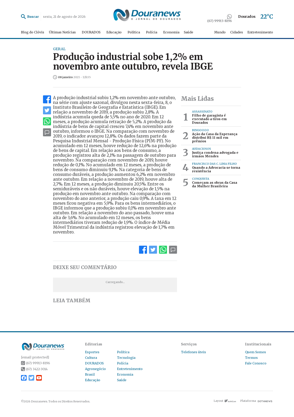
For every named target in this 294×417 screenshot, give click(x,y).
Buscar (33, 17)
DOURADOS (91, 32)
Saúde (188, 32)
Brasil (90, 374)
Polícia (151, 32)
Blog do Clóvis (32, 32)
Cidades (236, 32)
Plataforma (248, 401)
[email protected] (35, 357)
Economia (171, 32)
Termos (251, 358)
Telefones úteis (193, 352)
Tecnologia (126, 358)
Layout (218, 401)
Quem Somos (255, 352)
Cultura (91, 358)
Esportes (92, 352)
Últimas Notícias (62, 32)
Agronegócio (95, 369)
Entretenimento (260, 32)
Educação (114, 32)
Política (134, 32)
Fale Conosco (255, 363)
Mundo (220, 32)
